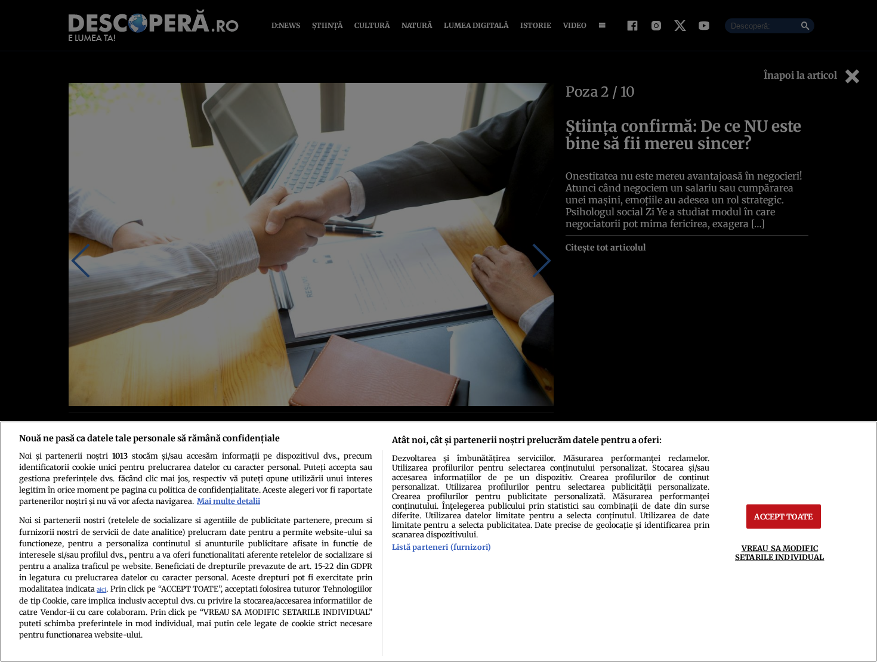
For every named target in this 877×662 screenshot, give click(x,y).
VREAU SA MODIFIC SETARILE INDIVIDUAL (779, 552)
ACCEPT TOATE (783, 516)
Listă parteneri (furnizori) (441, 547)
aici (101, 589)
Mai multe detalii (228, 501)
